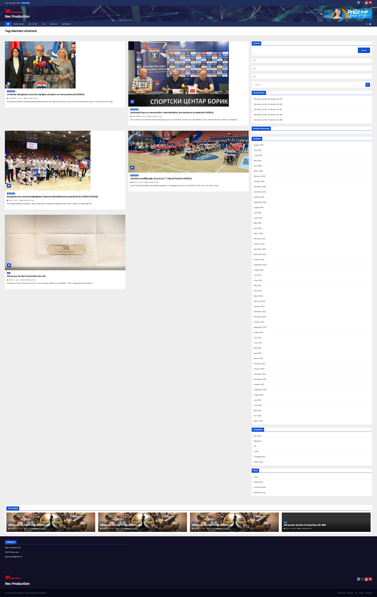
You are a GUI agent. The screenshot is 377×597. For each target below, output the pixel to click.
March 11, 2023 (138, 182)
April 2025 (258, 228)
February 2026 (259, 176)
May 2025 (257, 223)
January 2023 (259, 369)
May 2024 (257, 286)
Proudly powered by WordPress (15, 593)
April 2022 (258, 416)
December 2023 (260, 312)
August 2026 (258, 145)
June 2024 (258, 280)
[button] (366, 24)
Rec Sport (33, 24)
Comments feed (260, 487)
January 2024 (259, 306)
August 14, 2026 (108, 528)
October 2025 (259, 197)
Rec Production (17, 16)
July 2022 (257, 400)
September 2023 (260, 327)
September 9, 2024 (139, 116)
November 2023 (260, 317)
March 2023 (258, 358)
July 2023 (257, 338)
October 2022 (259, 384)
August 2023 (258, 332)
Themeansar (42, 593)
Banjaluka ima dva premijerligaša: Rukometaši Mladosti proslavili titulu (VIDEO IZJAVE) (52, 196)
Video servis (18, 24)
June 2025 (258, 218)
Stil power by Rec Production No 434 (26, 276)
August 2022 (258, 395)
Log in (256, 477)
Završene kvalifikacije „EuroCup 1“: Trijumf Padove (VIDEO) (161, 178)
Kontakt (54, 24)
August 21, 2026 (16, 528)
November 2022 (260, 379)
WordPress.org (259, 492)
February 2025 (259, 239)
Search (256, 43)
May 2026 (257, 161)
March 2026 (258, 171)
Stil (44, 24)
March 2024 (258, 296)
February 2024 (259, 301)
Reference (66, 24)
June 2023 (258, 343)
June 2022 (258, 405)
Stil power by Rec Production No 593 (268, 99)
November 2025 (260, 192)
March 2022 (258, 421)
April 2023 (258, 353)
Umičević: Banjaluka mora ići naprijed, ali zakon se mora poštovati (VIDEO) (45, 94)
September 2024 (260, 265)
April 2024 (258, 291)
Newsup (33, 593)
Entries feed (258, 482)
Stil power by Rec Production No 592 (268, 104)
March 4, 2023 (14, 280)
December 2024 (260, 249)
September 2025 (260, 202)
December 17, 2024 (16, 98)
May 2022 (257, 410)
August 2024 (259, 270)
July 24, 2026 (291, 528)
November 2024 (260, 254)
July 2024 (257, 275)
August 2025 (258, 207)
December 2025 (260, 187)
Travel (256, 451)
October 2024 (259, 259)
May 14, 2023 (13, 200)
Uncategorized (259, 457)
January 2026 (259, 181)
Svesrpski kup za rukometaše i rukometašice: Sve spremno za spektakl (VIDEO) (172, 112)
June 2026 (258, 155)
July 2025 (257, 213)
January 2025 (259, 244)
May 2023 (257, 348)
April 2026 (258, 166)
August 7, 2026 (200, 528)
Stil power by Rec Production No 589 (268, 115)
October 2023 (259, 322)
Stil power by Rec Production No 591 (268, 109)
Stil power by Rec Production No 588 (268, 120)
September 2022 (260, 390)
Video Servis (10, 91)
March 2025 (258, 233)
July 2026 (257, 150)
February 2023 (259, 364)
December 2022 (260, 374)
